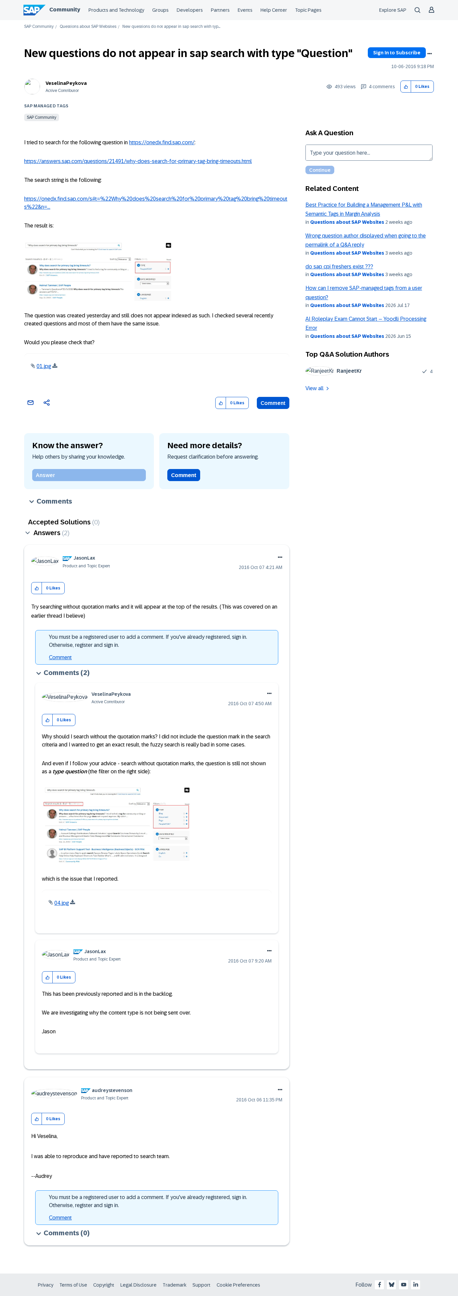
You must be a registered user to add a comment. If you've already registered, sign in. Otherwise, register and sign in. (148, 641)
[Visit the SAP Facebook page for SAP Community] (379, 1284)
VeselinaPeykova (66, 83)
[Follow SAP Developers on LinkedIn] (415, 1284)
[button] (406, 87)
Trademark (174, 1285)
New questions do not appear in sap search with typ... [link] (171, 26)
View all (314, 388)
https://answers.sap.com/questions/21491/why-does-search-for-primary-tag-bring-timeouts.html (138, 161)
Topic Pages (308, 10)
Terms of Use (73, 1285)
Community (64, 9)
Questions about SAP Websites (88, 26)
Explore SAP (392, 10)
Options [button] (429, 53)
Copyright (103, 1285)
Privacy (45, 1285)
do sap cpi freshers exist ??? (339, 266)
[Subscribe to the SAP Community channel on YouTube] (403, 1284)
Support (201, 1285)
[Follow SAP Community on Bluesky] (391, 1284)
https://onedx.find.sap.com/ (161, 142)
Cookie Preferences (238, 1285)
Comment (273, 403)
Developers (190, 10)
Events (245, 10)
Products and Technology (116, 10)
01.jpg (44, 366)
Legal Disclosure (138, 1285)
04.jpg (61, 903)
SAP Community (39, 26)
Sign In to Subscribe (396, 52)
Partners (220, 10)
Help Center (274, 10)
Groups (160, 10)
